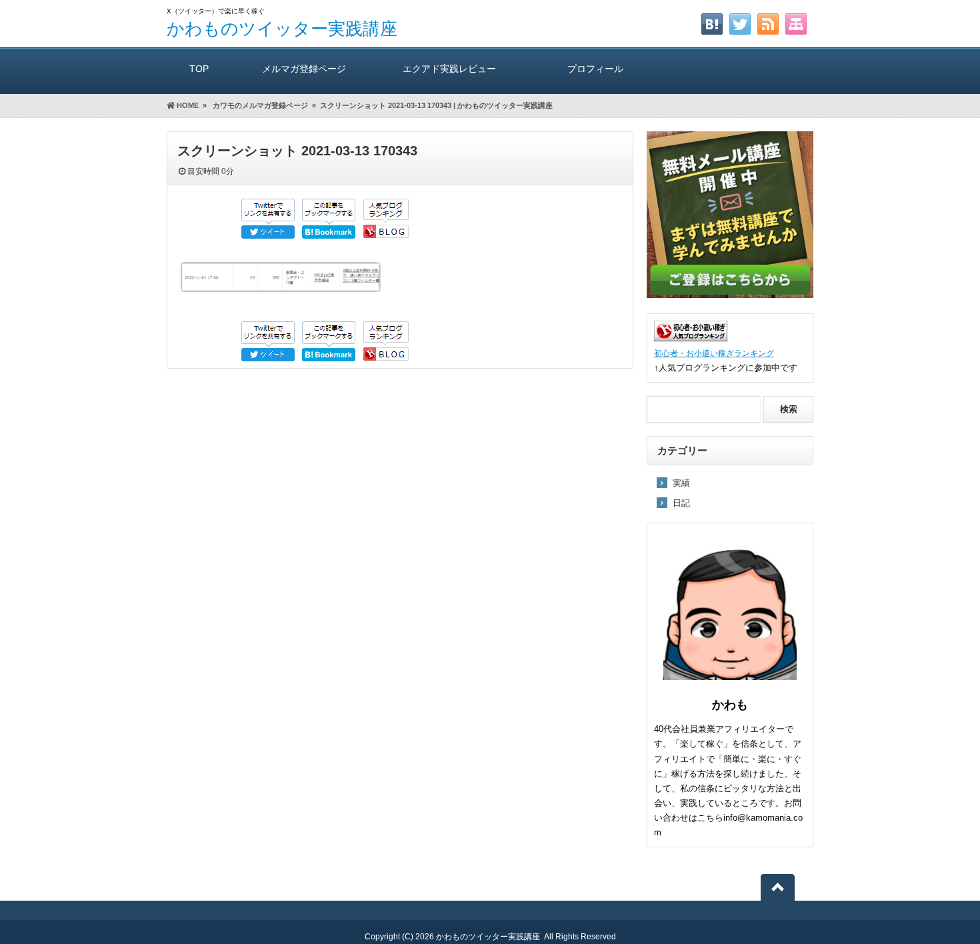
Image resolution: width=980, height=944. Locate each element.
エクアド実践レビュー (449, 68)
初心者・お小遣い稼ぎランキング (714, 353)
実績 (681, 483)
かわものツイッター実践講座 (282, 29)
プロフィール (595, 68)
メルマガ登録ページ (304, 68)
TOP (199, 68)
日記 (681, 503)
